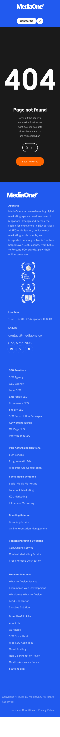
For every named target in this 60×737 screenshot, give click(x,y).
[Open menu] (30, 14)
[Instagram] (20, 349)
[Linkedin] (12, 349)
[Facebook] (29, 349)
